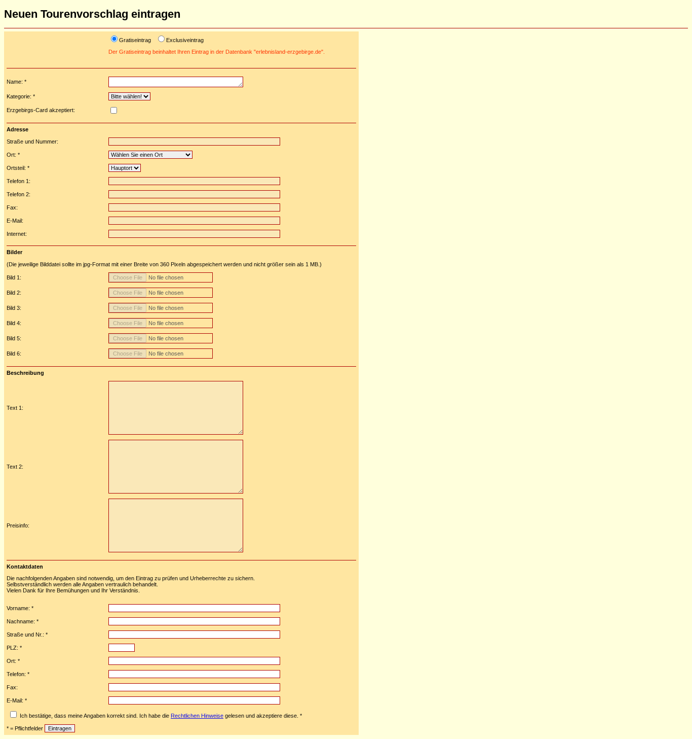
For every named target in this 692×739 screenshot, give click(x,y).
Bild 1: (14, 277)
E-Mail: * (17, 700)
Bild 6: (14, 353)
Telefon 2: (18, 194)
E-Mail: (15, 221)
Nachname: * (23, 621)
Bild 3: (14, 308)
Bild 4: (14, 323)
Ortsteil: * (18, 168)
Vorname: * (20, 608)
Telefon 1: (18, 181)
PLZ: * (14, 648)
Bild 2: (14, 293)
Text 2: (15, 467)
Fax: (12, 207)
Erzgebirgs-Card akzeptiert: (41, 110)
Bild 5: (14, 338)
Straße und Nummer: (32, 141)
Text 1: (15, 408)
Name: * (16, 82)
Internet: (17, 234)
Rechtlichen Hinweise (197, 716)
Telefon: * (18, 674)
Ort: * (13, 155)
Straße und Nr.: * (27, 634)
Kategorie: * (21, 96)
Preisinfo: (18, 525)
